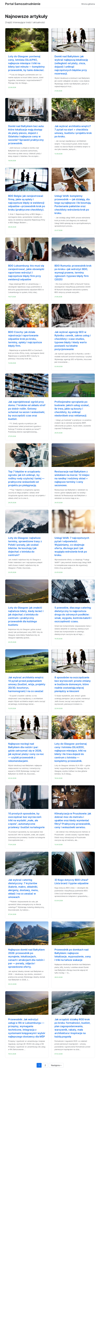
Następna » (56, 1065)
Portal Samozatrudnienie (22, 4)
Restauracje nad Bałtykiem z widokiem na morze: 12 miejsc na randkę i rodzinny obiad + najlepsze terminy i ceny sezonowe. (72, 478)
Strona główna (88, 4)
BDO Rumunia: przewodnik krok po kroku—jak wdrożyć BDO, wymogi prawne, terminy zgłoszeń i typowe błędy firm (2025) (73, 272)
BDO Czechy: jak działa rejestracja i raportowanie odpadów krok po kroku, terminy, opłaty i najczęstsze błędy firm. (25, 339)
